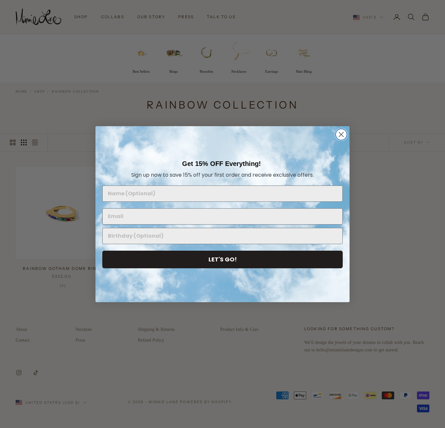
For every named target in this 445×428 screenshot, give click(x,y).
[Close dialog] (341, 134)
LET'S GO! (222, 259)
